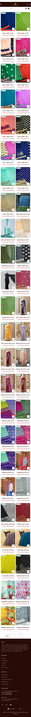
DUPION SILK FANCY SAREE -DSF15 (23, 395)
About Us (3, 665)
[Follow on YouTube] (10, 705)
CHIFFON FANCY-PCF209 (8, 317)
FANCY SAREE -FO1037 (22, 59)
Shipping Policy (5, 681)
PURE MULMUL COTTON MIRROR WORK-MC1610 (8, 291)
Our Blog (3, 658)
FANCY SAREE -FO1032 (8, 33)
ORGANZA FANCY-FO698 (23, 576)
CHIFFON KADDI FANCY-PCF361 (23, 266)
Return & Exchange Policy (7, 679)
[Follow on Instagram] (6, 705)
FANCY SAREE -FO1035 (8, 59)
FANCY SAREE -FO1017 (22, 136)
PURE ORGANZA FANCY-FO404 (23, 240)
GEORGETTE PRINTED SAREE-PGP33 (23, 602)
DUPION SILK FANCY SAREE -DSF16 (8, 395)
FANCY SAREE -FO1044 (23, 85)
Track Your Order (5, 667)
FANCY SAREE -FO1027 (22, 188)
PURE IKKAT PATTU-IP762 (23, 472)
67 (20, 634)
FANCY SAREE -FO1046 (8, 110)
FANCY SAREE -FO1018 (8, 162)
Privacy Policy (4, 677)
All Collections (5, 674)
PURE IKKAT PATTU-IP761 (8, 498)
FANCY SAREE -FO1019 (22, 162)
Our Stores (4, 663)
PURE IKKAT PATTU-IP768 (8, 446)
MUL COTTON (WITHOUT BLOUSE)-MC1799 (23, 550)
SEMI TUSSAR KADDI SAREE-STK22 (23, 317)
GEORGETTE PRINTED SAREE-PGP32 (8, 627)
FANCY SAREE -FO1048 (23, 110)
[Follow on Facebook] (2, 705)
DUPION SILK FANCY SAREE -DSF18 (23, 369)
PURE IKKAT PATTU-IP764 (8, 472)
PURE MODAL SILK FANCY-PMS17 (8, 266)
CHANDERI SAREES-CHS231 (23, 627)
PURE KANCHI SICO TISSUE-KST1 (23, 214)
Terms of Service (5, 684)
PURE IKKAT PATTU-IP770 (23, 421)
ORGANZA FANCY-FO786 (23, 498)
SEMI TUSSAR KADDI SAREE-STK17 (8, 524)
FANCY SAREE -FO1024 (8, 214)
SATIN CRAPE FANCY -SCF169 (8, 240)
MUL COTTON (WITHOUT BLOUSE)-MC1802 (8, 550)
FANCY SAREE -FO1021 (8, 188)
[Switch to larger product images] (26, 8)
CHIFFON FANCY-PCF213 (23, 291)
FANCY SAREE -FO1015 (8, 136)
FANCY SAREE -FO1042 (8, 85)
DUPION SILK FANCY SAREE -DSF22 (8, 369)
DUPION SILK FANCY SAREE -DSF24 (23, 343)
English (20, 709)
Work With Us (4, 660)
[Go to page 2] (24, 634)
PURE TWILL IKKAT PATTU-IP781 (8, 421)
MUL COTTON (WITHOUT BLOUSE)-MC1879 (8, 576)
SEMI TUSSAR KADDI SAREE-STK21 (8, 343)
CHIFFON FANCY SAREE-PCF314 (23, 524)
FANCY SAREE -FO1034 (22, 33)
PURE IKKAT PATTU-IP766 (23, 446)
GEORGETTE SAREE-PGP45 (8, 601)
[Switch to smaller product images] (28, 8)
